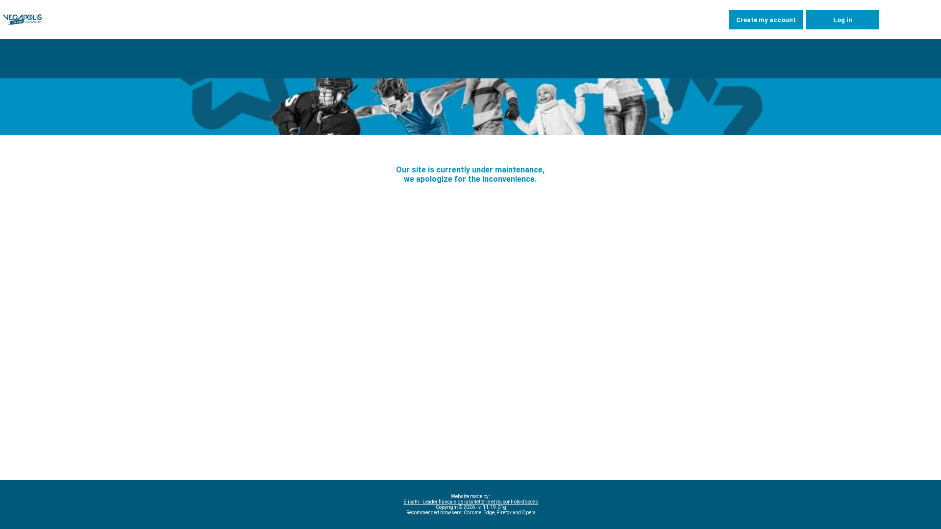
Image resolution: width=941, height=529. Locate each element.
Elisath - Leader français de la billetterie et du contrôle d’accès (470, 502)
